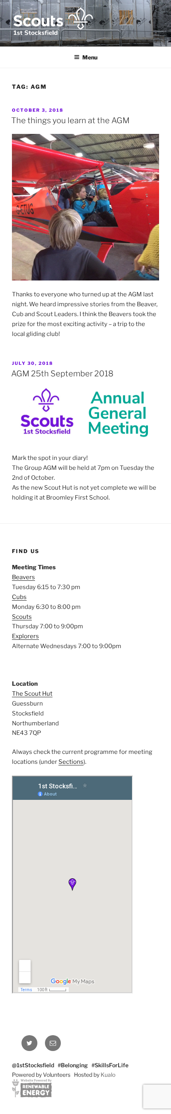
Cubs (19, 597)
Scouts (22, 616)
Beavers (23, 577)
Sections (71, 761)
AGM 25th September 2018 (62, 373)
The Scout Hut (32, 693)
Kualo (108, 1074)
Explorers (25, 636)
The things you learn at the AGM (70, 120)
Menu (89, 57)
